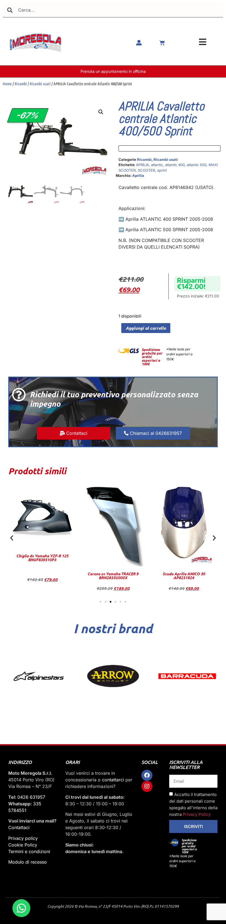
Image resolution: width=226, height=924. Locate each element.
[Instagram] (146, 786)
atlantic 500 (196, 165)
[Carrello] (162, 42)
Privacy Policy (197, 814)
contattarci (113, 779)
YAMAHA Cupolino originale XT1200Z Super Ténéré (184, 575)
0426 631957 (31, 797)
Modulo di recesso (27, 862)
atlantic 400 (175, 165)
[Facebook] (146, 775)
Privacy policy (23, 838)
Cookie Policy (22, 845)
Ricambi (21, 83)
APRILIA (142, 165)
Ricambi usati (40, 83)
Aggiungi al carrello (146, 328)
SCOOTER (146, 170)
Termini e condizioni (29, 851)
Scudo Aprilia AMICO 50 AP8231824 (113, 575)
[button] (101, 112)
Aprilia (138, 175)
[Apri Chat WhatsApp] (21, 908)
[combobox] (113, 10)
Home (7, 83)
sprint (162, 170)
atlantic (157, 165)
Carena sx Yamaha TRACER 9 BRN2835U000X (42, 575)
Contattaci (18, 827)
